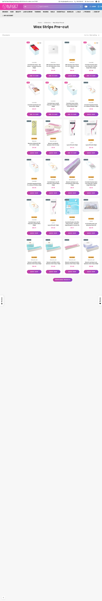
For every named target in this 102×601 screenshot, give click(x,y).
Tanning (38, 12)
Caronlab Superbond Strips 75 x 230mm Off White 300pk (34, 177)
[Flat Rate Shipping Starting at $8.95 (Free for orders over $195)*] (20, 1)
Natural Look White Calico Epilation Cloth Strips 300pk (34, 256)
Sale (79, 12)
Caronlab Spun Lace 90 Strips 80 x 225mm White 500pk (34, 217)
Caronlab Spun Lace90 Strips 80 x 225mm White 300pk (53, 99)
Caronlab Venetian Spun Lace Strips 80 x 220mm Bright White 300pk (91, 60)
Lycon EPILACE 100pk (53, 217)
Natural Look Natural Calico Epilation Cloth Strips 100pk (72, 256)
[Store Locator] (89, 1)
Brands (5, 12)
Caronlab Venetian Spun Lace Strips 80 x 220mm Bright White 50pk (91, 177)
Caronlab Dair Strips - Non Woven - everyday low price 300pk (34, 60)
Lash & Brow (27, 12)
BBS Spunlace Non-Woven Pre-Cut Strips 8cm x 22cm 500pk (72, 60)
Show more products (62, 279)
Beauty (18, 12)
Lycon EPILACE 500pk (91, 137)
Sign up (97, 12)
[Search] (81, 6)
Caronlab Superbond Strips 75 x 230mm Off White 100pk (91, 99)
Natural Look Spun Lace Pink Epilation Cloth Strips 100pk (72, 177)
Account (92, 6)
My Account (8, 15)
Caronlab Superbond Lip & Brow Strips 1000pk (34, 99)
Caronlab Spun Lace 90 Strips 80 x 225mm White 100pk (53, 177)
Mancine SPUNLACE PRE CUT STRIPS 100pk (34, 137)
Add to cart (34, 76)
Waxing (45, 12)
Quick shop (72, 76)
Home (40, 22)
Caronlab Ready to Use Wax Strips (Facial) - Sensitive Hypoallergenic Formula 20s (72, 217)
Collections (47, 22)
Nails (53, 12)
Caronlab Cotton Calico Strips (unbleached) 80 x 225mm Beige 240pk (72, 99)
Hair (12, 12)
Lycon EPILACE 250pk (72, 137)
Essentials (61, 12)
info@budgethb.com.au (66, 1)
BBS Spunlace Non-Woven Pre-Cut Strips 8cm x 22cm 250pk (53, 60)
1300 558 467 (79, 1)
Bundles (70, 12)
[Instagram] (99, 1)
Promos (87, 12)
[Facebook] (96, 1)
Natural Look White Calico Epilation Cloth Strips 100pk (53, 256)
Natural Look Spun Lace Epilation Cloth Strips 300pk (91, 256)
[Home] (10, 6)
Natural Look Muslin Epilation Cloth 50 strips (53, 137)
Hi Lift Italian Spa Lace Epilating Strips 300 (91, 217)
